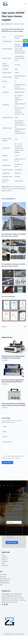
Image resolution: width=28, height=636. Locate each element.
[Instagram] (7, 604)
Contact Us (5, 565)
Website (5, 436)
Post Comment (7, 462)
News (3, 563)
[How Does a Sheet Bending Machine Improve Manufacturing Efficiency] (14, 370)
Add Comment (7, 442)
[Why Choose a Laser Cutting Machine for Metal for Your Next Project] (14, 347)
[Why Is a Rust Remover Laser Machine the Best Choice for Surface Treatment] (14, 394)
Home (3, 555)
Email (5, 431)
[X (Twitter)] (4, 604)
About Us (4, 559)
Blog (22, 24)
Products (4, 557)
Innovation (5, 561)
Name (5, 426)
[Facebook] (2, 604)
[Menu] (25, 3)
